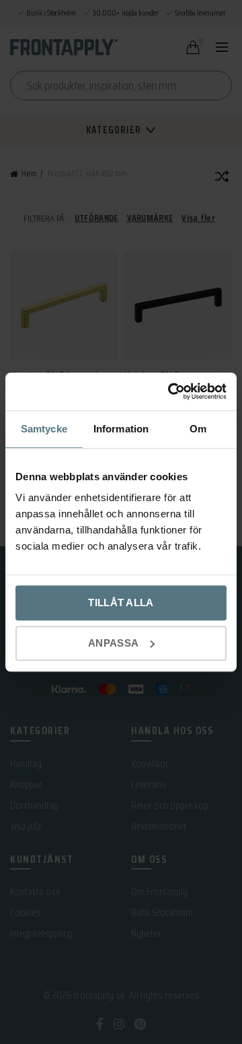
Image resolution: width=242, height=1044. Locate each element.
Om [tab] (198, 428)
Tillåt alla (120, 602)
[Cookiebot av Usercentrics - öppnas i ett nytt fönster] (171, 391)
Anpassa (113, 643)
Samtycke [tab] (44, 428)
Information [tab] (121, 428)
